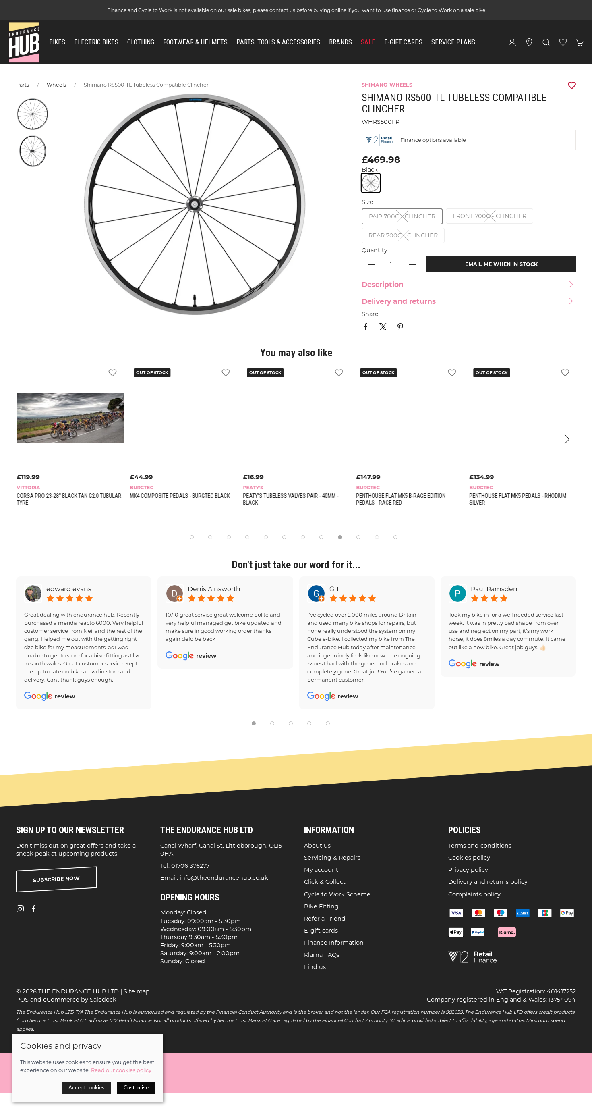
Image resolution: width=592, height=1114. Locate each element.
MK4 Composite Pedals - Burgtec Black (179, 496)
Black (370, 169)
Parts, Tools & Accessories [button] (278, 42)
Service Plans (453, 42)
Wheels (56, 85)
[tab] (192, 537)
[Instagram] (20, 909)
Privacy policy (468, 869)
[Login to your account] (512, 42)
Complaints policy (474, 894)
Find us (315, 967)
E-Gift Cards (403, 42)
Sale (368, 42)
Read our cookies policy (121, 1070)
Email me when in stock (501, 264)
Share (370, 314)
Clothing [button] (140, 42)
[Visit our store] (529, 42)
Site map (137, 991)
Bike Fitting (321, 906)
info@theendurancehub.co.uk (224, 877)
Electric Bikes (96, 42)
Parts (22, 85)
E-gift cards (321, 930)
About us (317, 845)
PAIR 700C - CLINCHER (402, 216)
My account (321, 869)
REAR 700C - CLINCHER (403, 235)
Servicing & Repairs (332, 857)
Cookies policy (469, 857)
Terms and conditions (479, 845)
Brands (340, 42)
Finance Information (334, 942)
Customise (136, 1088)
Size (367, 202)
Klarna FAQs (321, 954)
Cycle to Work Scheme (337, 894)
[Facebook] (34, 909)
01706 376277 (190, 865)
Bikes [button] (57, 42)
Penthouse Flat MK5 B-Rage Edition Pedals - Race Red (400, 499)
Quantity (374, 250)
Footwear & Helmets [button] (195, 42)
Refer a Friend (325, 918)
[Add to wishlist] (112, 372)
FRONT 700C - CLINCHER (489, 216)
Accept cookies (86, 1088)
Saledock (103, 999)
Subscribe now (56, 879)
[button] (546, 42)
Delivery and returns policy (488, 881)
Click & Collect (325, 881)
